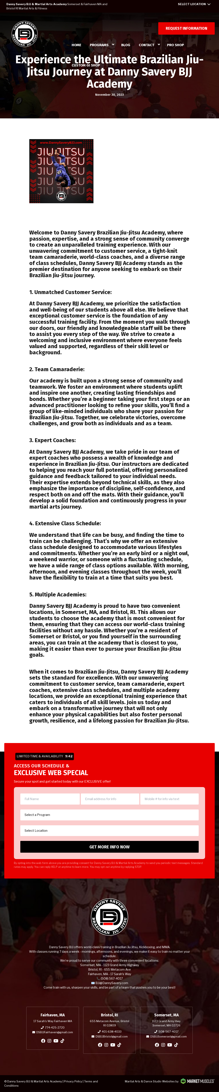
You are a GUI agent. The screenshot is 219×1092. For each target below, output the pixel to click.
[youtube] (55, 1040)
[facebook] (43, 1040)
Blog (125, 45)
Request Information (186, 28)
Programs (99, 45)
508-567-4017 (168, 1031)
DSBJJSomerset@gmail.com (168, 1036)
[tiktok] (62, 1040)
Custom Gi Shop (86, 65)
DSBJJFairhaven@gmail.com (54, 1032)
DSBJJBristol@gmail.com (112, 1036)
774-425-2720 (55, 1027)
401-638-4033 (111, 1031)
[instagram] (49, 1040)
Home (76, 45)
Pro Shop (175, 45)
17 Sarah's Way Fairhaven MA (52, 1021)
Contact (146, 45)
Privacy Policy (73, 1081)
